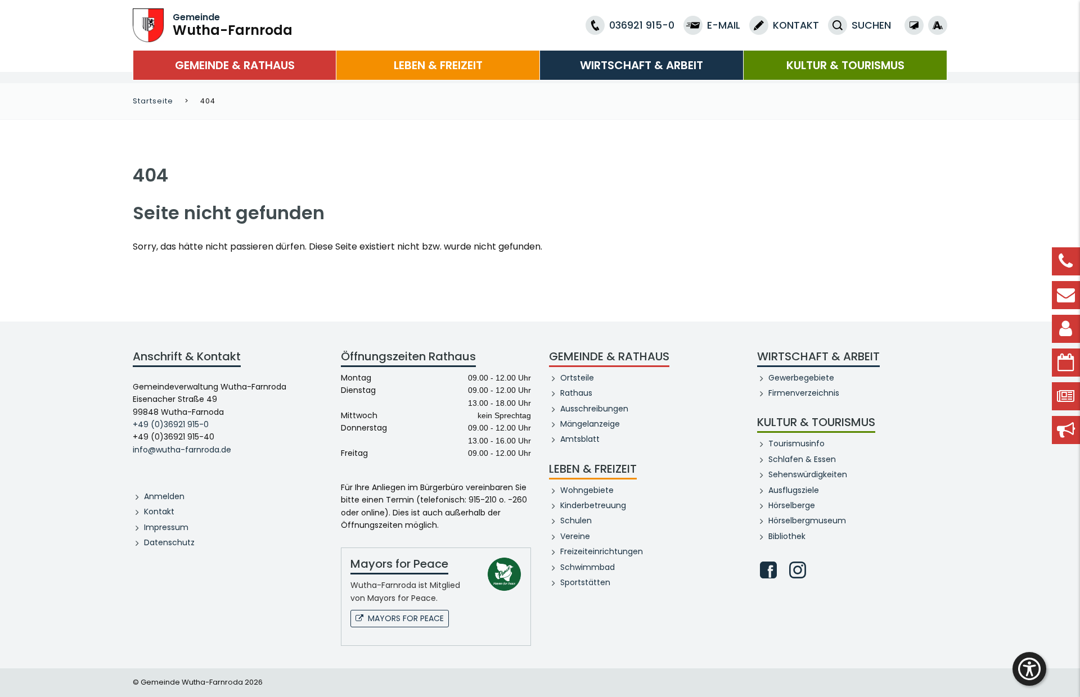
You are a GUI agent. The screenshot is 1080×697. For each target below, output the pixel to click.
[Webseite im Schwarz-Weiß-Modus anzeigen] (914, 25)
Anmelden (164, 496)
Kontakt (159, 511)
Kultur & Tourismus (845, 65)
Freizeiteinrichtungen (601, 551)
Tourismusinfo (796, 443)
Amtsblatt (580, 439)
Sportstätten (585, 582)
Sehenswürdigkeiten (807, 474)
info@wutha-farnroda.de (182, 449)
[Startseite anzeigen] (148, 24)
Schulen (576, 520)
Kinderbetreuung (593, 505)
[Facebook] (768, 570)
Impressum (166, 527)
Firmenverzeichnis (803, 393)
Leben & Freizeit (438, 65)
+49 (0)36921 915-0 (171, 424)
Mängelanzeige (590, 423)
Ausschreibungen (594, 408)
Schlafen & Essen (802, 459)
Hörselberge (791, 505)
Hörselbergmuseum (807, 520)
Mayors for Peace (406, 618)
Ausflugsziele (793, 490)
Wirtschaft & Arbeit (641, 65)
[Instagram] (797, 570)
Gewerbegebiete (801, 377)
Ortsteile (577, 377)
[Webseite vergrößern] (937, 25)
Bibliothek (787, 536)
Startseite (153, 101)
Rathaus (576, 393)
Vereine (575, 536)
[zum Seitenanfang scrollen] (1066, 672)
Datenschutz (169, 542)
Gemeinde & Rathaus (235, 65)
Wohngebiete (587, 490)
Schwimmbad (587, 567)
